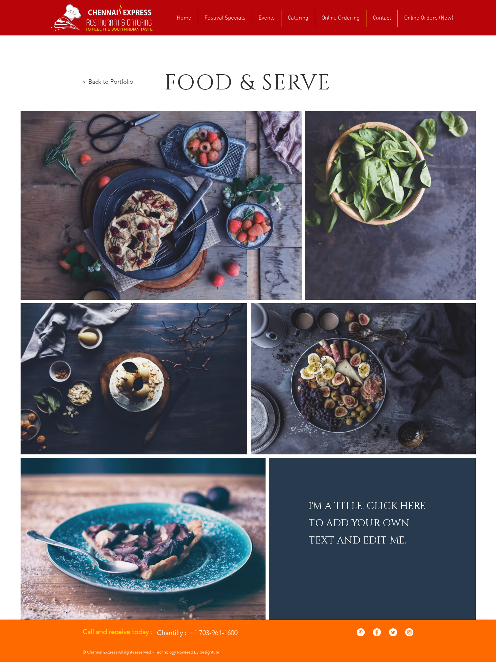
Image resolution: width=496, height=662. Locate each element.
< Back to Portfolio (108, 81)
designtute (209, 652)
